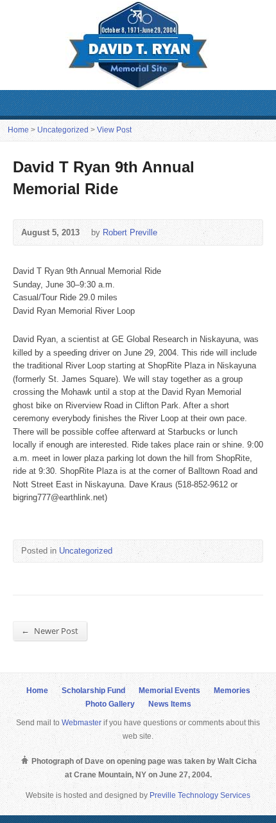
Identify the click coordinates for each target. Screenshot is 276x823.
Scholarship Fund (93, 690)
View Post (114, 130)
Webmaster (81, 723)
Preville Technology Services (200, 795)
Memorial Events (169, 690)
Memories (232, 690)
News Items (169, 704)
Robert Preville (130, 232)
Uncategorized (63, 130)
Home (18, 130)
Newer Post (49, 630)
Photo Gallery (110, 704)
